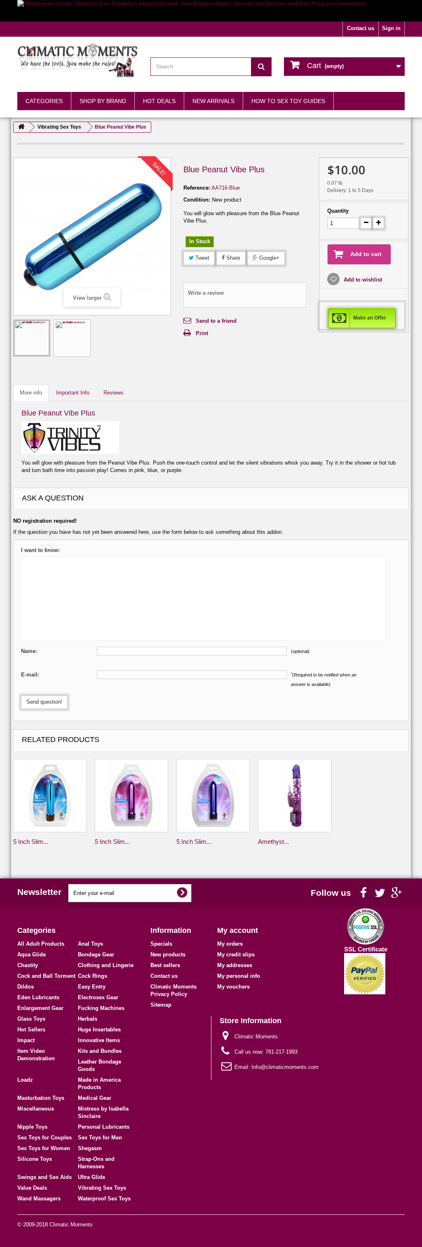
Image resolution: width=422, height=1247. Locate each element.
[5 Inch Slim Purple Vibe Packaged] (213, 795)
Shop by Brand (103, 101)
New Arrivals (213, 101)
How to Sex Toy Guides (288, 101)
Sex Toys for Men (100, 1137)
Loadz (25, 1080)
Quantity (338, 211)
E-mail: (30, 675)
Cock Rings (92, 976)
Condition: (196, 200)
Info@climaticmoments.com (285, 1067)
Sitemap (160, 1005)
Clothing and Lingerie (106, 965)
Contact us (360, 28)
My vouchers (233, 987)
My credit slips (236, 954)
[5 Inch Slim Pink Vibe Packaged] (131, 795)
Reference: (196, 188)
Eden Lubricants (38, 997)
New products (167, 954)
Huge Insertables (99, 1029)
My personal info (238, 976)
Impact (26, 1040)
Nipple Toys (32, 1127)
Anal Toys (90, 944)
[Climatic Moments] (77, 62)
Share (232, 258)
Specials (161, 944)
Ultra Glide (91, 1177)
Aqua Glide (31, 954)
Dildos (25, 987)
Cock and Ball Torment (46, 976)
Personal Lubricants (103, 1127)
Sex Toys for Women (43, 1148)
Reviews (113, 393)
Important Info (72, 393)
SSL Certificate (365, 949)
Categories (44, 101)
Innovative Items (99, 1040)
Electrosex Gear (98, 997)
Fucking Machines (101, 1008)
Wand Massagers (39, 1198)
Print (202, 333)
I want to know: (40, 550)
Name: (29, 651)
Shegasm (90, 1148)
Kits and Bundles (100, 1051)
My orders (230, 944)
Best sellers (165, 965)
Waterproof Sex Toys (104, 1198)
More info (31, 393)
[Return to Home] (21, 127)
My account (237, 930)
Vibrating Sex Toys (102, 1188)
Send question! (44, 702)
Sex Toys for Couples (44, 1137)
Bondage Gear (96, 954)
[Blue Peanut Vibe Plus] (32, 338)
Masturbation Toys (40, 1098)
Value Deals (32, 1188)
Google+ (268, 258)
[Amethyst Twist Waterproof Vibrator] (294, 795)
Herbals (87, 1019)
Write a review (206, 293)
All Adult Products (40, 944)
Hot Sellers (31, 1029)
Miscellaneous (35, 1109)
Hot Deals (159, 101)
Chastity (27, 965)
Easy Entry (92, 987)
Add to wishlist (362, 280)
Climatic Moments (71, 1224)
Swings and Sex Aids (44, 1177)
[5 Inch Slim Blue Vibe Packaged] (50, 795)
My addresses (234, 965)
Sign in (391, 28)
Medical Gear (94, 1098)
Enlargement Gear (40, 1008)
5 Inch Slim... (30, 841)
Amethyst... (273, 841)
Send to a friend (216, 321)
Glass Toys (31, 1019)
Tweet (201, 258)
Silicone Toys (34, 1159)
